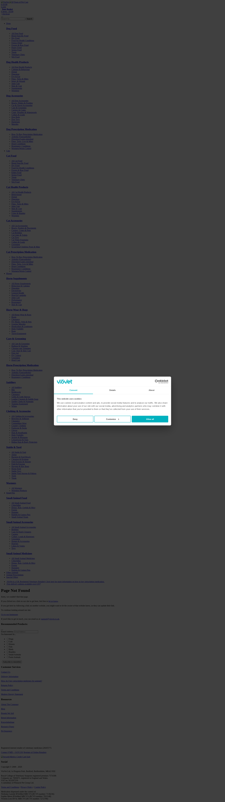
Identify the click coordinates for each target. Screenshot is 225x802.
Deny (75, 419)
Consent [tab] (73, 390)
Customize (111, 419)
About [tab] (151, 390)
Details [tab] (112, 390)
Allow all (150, 419)
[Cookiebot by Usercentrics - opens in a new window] (156, 382)
